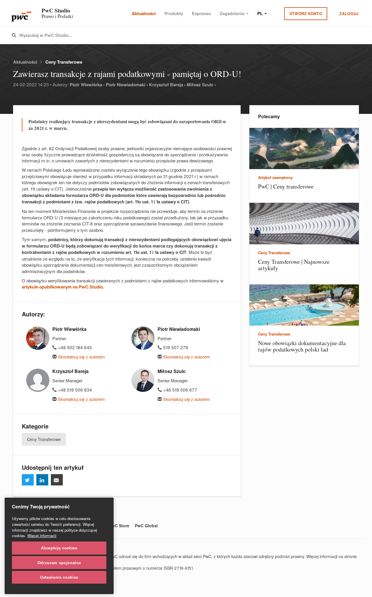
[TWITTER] (28, 479)
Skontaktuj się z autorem (81, 357)
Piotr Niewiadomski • (127, 84)
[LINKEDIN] (42, 479)
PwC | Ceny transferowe (286, 186)
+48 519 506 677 (179, 390)
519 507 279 (175, 347)
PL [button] (260, 13)
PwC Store (119, 525)
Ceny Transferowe (63, 62)
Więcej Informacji (41, 535)
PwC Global (146, 525)
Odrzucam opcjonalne (59, 562)
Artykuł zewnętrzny (275, 177)
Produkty (173, 13)
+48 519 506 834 (74, 390)
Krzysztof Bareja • (167, 84)
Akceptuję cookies (59, 548)
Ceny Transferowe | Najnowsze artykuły (294, 265)
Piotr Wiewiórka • (87, 84)
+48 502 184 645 (74, 347)
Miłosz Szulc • (201, 84)
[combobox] (174, 35)
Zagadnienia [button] (233, 13)
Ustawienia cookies (59, 577)
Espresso (201, 13)
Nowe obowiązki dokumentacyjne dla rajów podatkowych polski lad (302, 346)
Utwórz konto (305, 13)
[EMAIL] (57, 479)
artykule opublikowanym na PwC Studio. (63, 287)
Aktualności (144, 13)
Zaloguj (349, 13)
